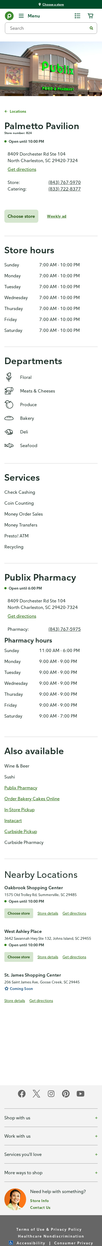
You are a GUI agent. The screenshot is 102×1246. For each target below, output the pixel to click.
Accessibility (31, 1243)
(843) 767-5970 (64, 182)
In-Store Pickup (19, 809)
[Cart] (90, 15)
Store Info (39, 1200)
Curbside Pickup (20, 831)
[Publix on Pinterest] (65, 1096)
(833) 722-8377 (64, 189)
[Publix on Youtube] (80, 1096)
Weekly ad (56, 216)
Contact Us (40, 1207)
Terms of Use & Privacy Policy (49, 1229)
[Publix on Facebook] (21, 1096)
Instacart (13, 820)
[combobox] (48, 28)
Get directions (22, 169)
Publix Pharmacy (20, 787)
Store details (48, 913)
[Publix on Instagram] (51, 1096)
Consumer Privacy (73, 1243)
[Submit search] (91, 28)
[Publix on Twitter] (36, 1096)
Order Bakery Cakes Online (32, 798)
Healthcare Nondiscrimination (51, 1236)
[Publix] (9, 16)
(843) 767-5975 (64, 629)
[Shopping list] (77, 15)
